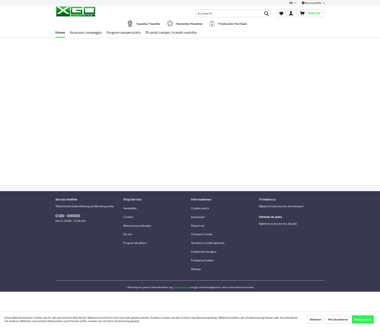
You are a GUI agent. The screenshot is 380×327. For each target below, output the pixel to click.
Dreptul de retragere (203, 251)
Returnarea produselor (137, 225)
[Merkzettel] (281, 13)
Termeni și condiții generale (207, 243)
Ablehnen (315, 319)
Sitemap (196, 269)
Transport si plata (201, 234)
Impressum (198, 217)
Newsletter (130, 208)
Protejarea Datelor (202, 260)
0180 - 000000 (67, 215)
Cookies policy (200, 208)
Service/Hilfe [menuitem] (313, 3)
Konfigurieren (362, 319)
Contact (128, 217)
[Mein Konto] (292, 13)
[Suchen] (266, 13)
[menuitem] (233, 13)
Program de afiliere (135, 243)
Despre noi (197, 225)
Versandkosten (181, 287)
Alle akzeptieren (338, 319)
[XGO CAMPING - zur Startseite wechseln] (89, 11)
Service (127, 234)
